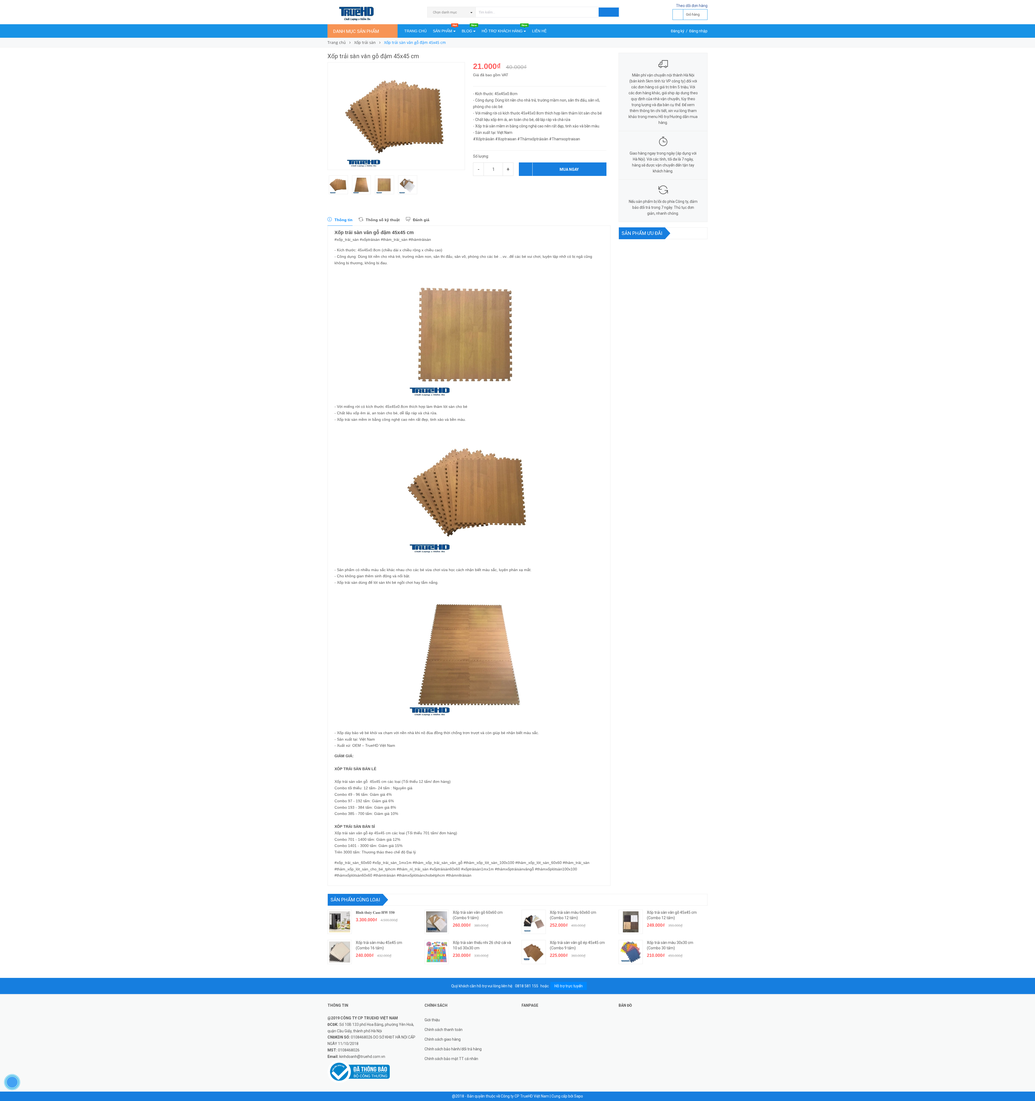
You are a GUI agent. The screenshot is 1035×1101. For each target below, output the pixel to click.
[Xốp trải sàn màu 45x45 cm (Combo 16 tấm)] (339, 952)
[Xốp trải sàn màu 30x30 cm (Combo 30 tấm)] (631, 952)
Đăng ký (677, 31)
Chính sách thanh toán (444, 1029)
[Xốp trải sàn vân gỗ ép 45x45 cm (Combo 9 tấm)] (534, 952)
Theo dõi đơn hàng (692, 6)
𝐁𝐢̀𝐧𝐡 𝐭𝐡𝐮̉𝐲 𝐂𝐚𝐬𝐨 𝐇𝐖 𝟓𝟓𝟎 (375, 912)
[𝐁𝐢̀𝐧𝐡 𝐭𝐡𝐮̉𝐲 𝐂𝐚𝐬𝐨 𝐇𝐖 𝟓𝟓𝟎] (339, 922)
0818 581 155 (527, 986)
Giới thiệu (432, 1020)
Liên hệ (539, 31)
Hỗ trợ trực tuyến (568, 986)
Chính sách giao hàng (443, 1039)
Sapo (578, 1096)
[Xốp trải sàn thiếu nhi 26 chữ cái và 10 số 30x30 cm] (437, 952)
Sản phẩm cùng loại (355, 899)
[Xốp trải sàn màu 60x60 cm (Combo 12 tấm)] (534, 922)
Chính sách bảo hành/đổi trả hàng (453, 1049)
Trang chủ (415, 31)
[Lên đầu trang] (1025, 1084)
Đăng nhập (698, 31)
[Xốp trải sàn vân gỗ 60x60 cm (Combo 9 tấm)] (437, 922)
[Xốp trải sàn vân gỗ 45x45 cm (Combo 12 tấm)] (631, 922)
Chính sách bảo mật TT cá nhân (451, 1059)
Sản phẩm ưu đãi (642, 233)
